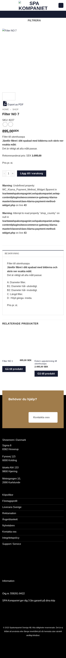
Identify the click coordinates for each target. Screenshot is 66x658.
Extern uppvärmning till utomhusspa (46, 362)
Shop (15, 109)
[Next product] (5, 124)
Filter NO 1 (7, 361)
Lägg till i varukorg (31, 173)
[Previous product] (10, 124)
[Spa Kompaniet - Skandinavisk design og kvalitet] (33, 5)
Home (5, 109)
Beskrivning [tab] (12, 253)
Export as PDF (15, 104)
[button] (4, 5)
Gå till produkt (14, 369)
